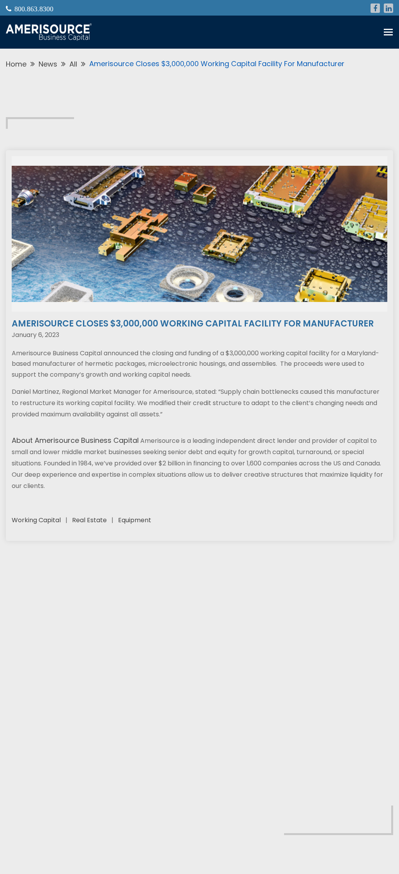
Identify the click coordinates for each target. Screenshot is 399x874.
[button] (388, 32)
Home (16, 64)
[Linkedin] (388, 8)
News (48, 64)
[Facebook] (375, 8)
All (73, 64)
